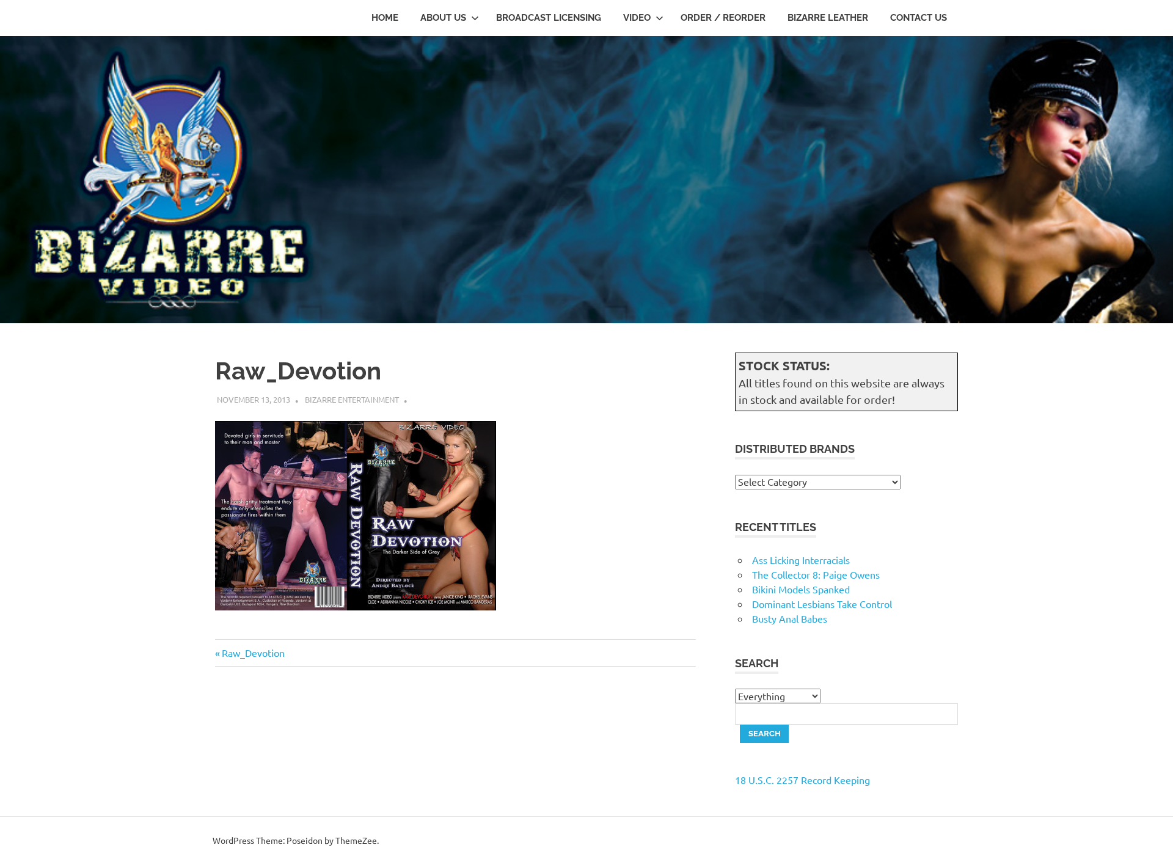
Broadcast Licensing (548, 17)
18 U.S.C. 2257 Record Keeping (802, 780)
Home (384, 17)
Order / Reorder (723, 17)
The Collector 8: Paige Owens (816, 574)
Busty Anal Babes (789, 618)
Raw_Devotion (253, 652)
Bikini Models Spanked (801, 589)
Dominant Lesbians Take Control (822, 604)
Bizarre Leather (827, 17)
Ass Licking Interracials (801, 560)
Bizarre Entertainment (352, 399)
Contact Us (918, 17)
